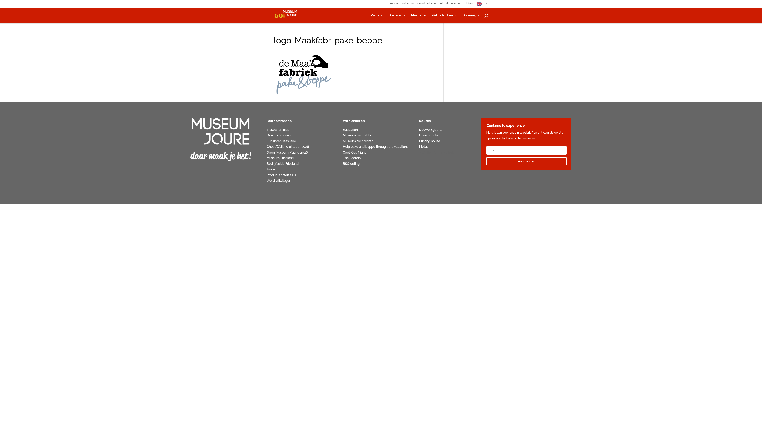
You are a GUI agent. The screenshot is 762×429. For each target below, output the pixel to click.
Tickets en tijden (279, 130)
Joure (271, 169)
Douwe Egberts (430, 130)
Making (416, 15)
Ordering (469, 15)
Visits (375, 15)
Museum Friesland (280, 158)
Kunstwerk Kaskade (281, 141)
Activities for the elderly (437, 152)
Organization (425, 3)
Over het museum (280, 135)
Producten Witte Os (281, 175)
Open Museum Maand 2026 (287, 152)
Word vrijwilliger (278, 181)
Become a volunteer (402, 3)
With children (442, 15)
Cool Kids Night (354, 152)
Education (350, 130)
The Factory (352, 158)
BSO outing (351, 164)
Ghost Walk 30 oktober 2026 (288, 147)
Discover (395, 15)
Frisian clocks (429, 135)
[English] (482, 5)
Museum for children (358, 135)
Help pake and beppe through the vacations (375, 147)
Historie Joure (448, 3)
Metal (423, 147)
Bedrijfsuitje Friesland (283, 164)
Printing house (429, 141)
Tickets (468, 3)
